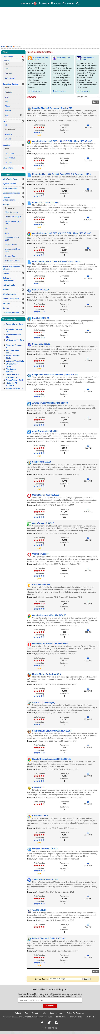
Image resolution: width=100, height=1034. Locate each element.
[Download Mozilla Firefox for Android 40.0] (88, 689)
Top (26, 1013)
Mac (6, 101)
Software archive (56, 1013)
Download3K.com (30, 1017)
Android (8, 111)
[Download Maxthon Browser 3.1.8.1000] (88, 863)
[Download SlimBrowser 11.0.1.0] (88, 479)
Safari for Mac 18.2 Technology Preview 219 (52, 108)
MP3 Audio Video (10, 179)
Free (6, 69)
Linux (7, 97)
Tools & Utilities (11, 245)
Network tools (9, 285)
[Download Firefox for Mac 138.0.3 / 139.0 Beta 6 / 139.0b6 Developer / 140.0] (88, 189)
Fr (87, 1017)
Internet (10, 47)
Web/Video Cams (12, 261)
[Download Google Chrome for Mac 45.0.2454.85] (88, 630)
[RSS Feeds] (56, 1023)
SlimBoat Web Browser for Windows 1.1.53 (51, 731)
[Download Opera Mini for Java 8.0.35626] (88, 509)
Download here (36, 91)
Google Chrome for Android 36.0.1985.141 (51, 759)
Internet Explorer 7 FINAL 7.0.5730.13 (49, 938)
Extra (5, 121)
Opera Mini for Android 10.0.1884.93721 (50, 644)
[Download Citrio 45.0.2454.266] (88, 601)
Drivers (6, 308)
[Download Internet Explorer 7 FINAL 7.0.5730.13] (88, 955)
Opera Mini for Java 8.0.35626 (45, 495)
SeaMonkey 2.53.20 (41, 344)
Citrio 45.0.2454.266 (41, 585)
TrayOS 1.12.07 (39, 910)
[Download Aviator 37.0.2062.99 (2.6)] (88, 717)
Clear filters (8, 57)
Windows (8, 92)
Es (94, 1017)
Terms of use (61, 1017)
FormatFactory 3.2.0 (14, 380)
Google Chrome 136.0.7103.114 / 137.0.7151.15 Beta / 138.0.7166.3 (62, 141)
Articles (57, 3)
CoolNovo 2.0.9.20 (40, 816)
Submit (18, 1013)
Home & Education (11, 299)
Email (7, 233)
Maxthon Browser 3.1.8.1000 (45, 849)
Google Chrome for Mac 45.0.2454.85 (49, 615)
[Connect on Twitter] (49, 1023)
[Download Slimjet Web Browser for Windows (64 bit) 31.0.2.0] (88, 389)
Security (6, 303)
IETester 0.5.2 (38, 787)
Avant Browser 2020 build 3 (44, 431)
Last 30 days (10, 158)
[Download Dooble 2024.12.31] (88, 330)
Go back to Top (51, 1028)
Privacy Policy (76, 1017)
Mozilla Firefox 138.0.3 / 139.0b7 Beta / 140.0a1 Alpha (56, 261)
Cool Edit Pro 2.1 (13, 374)
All (6, 125)
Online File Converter (75, 1013)
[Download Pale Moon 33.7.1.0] (88, 304)
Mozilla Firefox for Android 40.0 (46, 674)
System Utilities (9, 184)
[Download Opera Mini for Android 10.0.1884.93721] (88, 658)
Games (6, 273)
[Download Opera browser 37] (88, 568)
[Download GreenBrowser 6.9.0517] (88, 538)
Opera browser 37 (40, 554)
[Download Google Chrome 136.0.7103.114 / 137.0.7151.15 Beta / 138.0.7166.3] (88, 158)
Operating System (10, 84)
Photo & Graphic (10, 188)
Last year (8, 162)
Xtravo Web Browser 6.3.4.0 (45, 879)
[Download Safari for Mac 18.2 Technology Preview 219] (88, 125)
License (6, 60)
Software (45, 3)
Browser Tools (10, 256)
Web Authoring (9, 294)
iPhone (7, 106)
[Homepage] (28, 3)
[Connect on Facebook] (42, 1023)
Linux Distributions (11, 313)
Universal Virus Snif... (15, 361)
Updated (6, 145)
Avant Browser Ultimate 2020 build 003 (50, 403)
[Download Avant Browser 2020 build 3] (88, 446)
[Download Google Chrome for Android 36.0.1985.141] (88, 773)
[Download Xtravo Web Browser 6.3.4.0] (88, 896)
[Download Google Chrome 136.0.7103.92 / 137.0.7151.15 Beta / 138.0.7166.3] (88, 247)
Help (43, 1013)
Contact (35, 1013)
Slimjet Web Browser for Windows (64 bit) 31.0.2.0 (55, 375)
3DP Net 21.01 (12, 377)
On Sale (8, 139)
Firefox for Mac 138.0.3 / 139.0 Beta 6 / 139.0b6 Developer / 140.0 (61, 174)
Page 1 (95, 102)
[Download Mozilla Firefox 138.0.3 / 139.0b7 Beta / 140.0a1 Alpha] (88, 276)
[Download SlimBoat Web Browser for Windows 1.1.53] (88, 745)
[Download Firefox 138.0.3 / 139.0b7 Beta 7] (88, 217)
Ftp (6, 228)
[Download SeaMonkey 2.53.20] (88, 358)
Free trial (8, 73)
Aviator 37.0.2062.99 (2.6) (43, 703)
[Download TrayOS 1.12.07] (88, 924)
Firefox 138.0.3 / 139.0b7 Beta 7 (46, 202)
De (90, 1017)
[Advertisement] (50, 26)
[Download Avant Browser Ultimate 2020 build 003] (88, 417)
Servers (6, 289)
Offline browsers (11, 212)
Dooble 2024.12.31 (40, 318)
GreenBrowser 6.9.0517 (43, 523)
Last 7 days (9, 153)
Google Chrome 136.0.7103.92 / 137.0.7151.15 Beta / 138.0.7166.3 (61, 233)
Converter (69, 3)
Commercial (9, 78)
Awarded (8, 134)
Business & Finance (11, 193)
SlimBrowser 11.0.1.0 (41, 462)
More (7, 115)
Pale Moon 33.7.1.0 (40, 290)
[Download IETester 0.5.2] (88, 802)
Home (3, 47)
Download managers (13, 217)
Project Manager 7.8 (14, 388)
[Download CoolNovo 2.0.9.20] (88, 832)
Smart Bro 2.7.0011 (64, 57)
